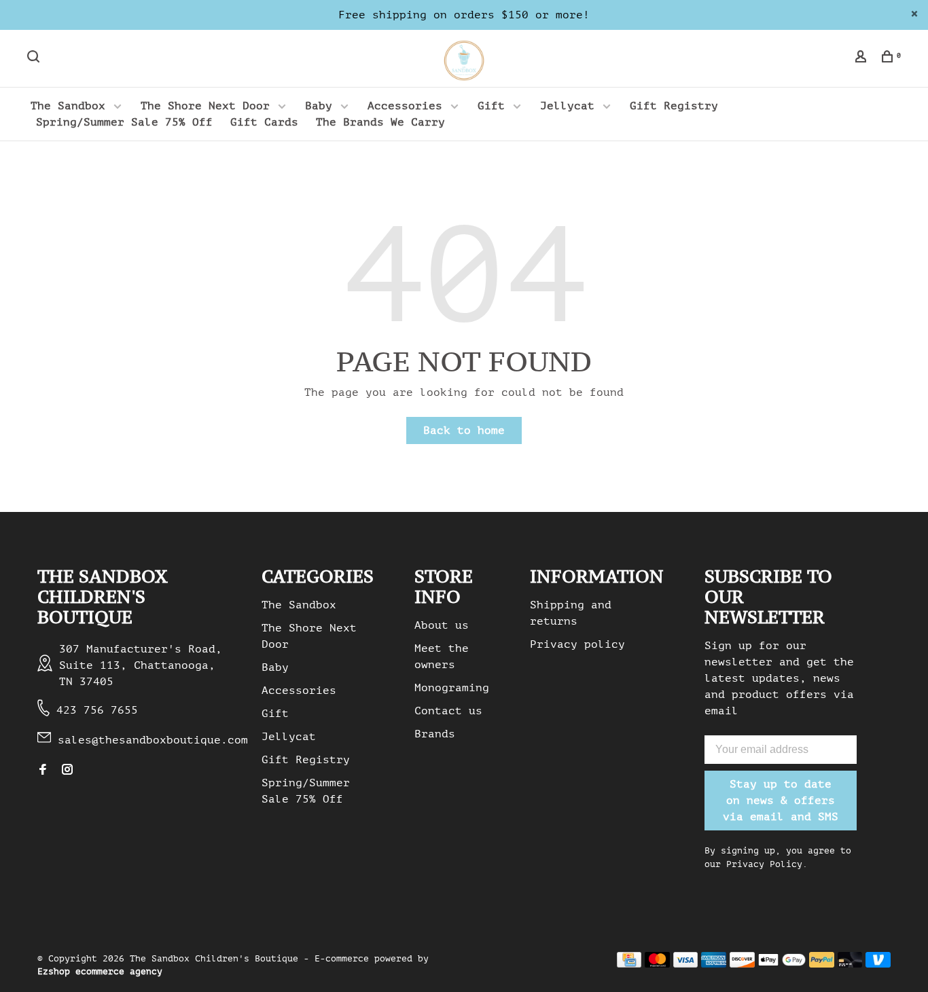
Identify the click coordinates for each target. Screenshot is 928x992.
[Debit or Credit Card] (850, 964)
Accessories (405, 106)
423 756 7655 (97, 710)
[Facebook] (42, 771)
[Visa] (685, 964)
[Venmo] (878, 964)
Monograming (451, 688)
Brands (434, 734)
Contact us (448, 711)
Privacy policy (577, 644)
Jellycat (567, 106)
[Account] (862, 59)
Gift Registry (674, 106)
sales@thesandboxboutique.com (153, 740)
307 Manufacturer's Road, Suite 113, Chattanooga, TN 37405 (140, 665)
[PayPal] (821, 964)
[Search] (35, 59)
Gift (491, 106)
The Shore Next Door (205, 106)
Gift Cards (264, 122)
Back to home (464, 430)
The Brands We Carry (380, 122)
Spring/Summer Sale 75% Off (124, 122)
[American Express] (713, 964)
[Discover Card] (742, 964)
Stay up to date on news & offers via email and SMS (780, 800)
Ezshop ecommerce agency (99, 971)
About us (441, 625)
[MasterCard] (657, 964)
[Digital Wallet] (782, 964)
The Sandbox (68, 106)
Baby (318, 106)
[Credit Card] (629, 964)
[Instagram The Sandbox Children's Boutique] (67, 771)
